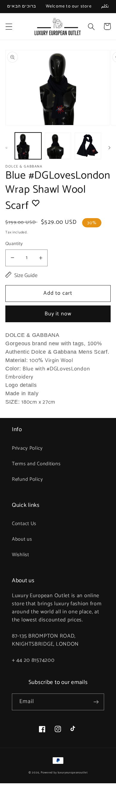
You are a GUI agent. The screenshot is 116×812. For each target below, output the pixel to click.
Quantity (14, 244)
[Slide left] (6, 147)
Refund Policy (27, 479)
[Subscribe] (96, 702)
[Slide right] (109, 147)
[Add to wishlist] (35, 203)
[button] (9, 26)
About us (22, 539)
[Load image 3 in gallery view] (88, 146)
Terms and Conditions (36, 464)
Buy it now (58, 313)
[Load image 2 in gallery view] (58, 146)
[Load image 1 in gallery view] (28, 146)
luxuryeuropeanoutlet (73, 772)
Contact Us (24, 524)
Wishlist (20, 555)
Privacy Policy (27, 448)
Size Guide (25, 276)
